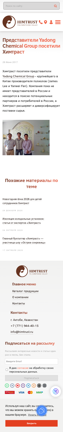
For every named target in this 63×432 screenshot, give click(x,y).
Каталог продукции (25, 291)
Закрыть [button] (31, 423)
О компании (20, 297)
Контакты (18, 303)
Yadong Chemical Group (18, 76)
